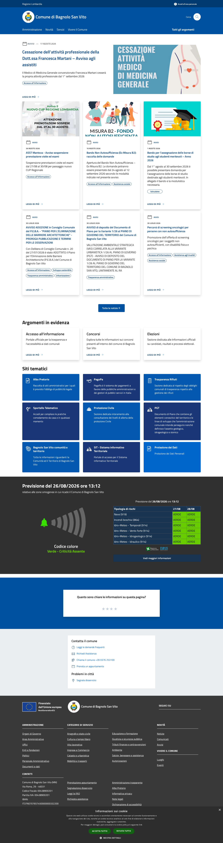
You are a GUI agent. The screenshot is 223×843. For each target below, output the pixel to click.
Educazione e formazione (125, 733)
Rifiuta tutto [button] (124, 831)
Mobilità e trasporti (77, 761)
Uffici (25, 744)
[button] (111, 837)
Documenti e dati (31, 766)
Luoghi (160, 759)
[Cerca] (197, 16)
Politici (25, 755)
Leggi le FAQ (73, 793)
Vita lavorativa (74, 744)
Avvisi (31, 43)
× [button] (219, 810)
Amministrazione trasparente (127, 782)
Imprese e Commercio (78, 750)
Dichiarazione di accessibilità (127, 804)
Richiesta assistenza (77, 799)
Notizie (160, 733)
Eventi (160, 765)
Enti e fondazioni (31, 750)
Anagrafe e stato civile (78, 733)
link (140, 824)
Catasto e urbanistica (78, 755)
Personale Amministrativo (35, 761)
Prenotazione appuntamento (82, 782)
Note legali (117, 799)
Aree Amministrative (33, 739)
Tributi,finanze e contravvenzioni (129, 744)
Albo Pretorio (119, 788)
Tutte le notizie (110, 308)
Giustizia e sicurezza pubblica (127, 739)
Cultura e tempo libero (78, 739)
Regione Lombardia (32, 4)
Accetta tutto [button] (99, 831)
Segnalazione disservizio (79, 788)
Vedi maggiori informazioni (157, 558)
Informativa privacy (122, 793)
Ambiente (117, 750)
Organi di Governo (31, 733)
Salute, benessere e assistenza (128, 755)
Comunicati (163, 739)
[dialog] (111, 825)
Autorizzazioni (119, 761)
